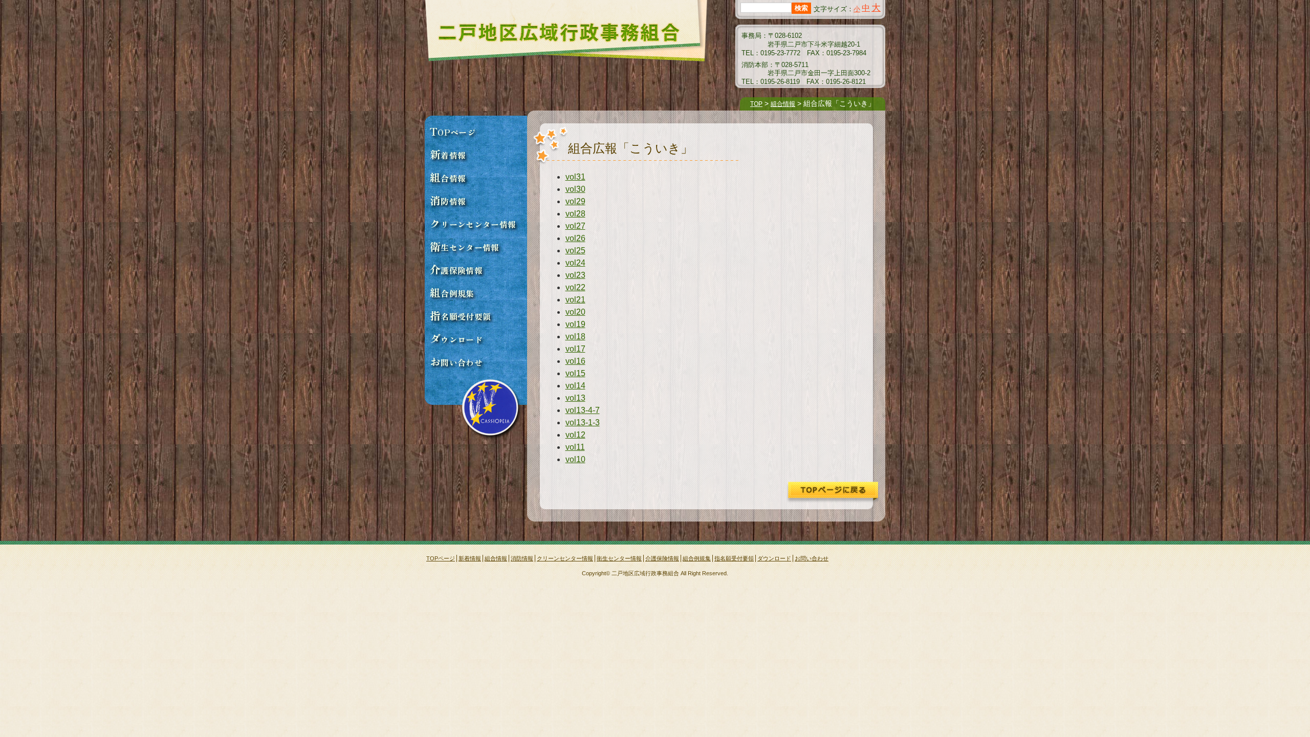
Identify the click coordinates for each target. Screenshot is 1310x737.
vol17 (575, 348)
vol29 (575, 201)
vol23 (575, 275)
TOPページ (452, 131)
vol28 (575, 213)
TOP (756, 104)
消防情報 (448, 200)
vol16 (575, 361)
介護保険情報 (456, 269)
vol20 (575, 312)
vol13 (575, 398)
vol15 (575, 373)
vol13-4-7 (582, 410)
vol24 (575, 262)
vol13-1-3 (582, 422)
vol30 (575, 189)
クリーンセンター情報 (473, 223)
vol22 (575, 287)
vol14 (575, 385)
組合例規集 (452, 292)
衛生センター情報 (464, 246)
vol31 (575, 176)
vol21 (575, 299)
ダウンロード (456, 338)
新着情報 (448, 154)
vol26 (575, 238)
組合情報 (783, 104)
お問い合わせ (456, 361)
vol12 (575, 434)
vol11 (575, 447)
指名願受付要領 (460, 315)
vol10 (575, 459)
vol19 (575, 324)
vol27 (575, 226)
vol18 (575, 336)
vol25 (575, 250)
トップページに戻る (832, 492)
